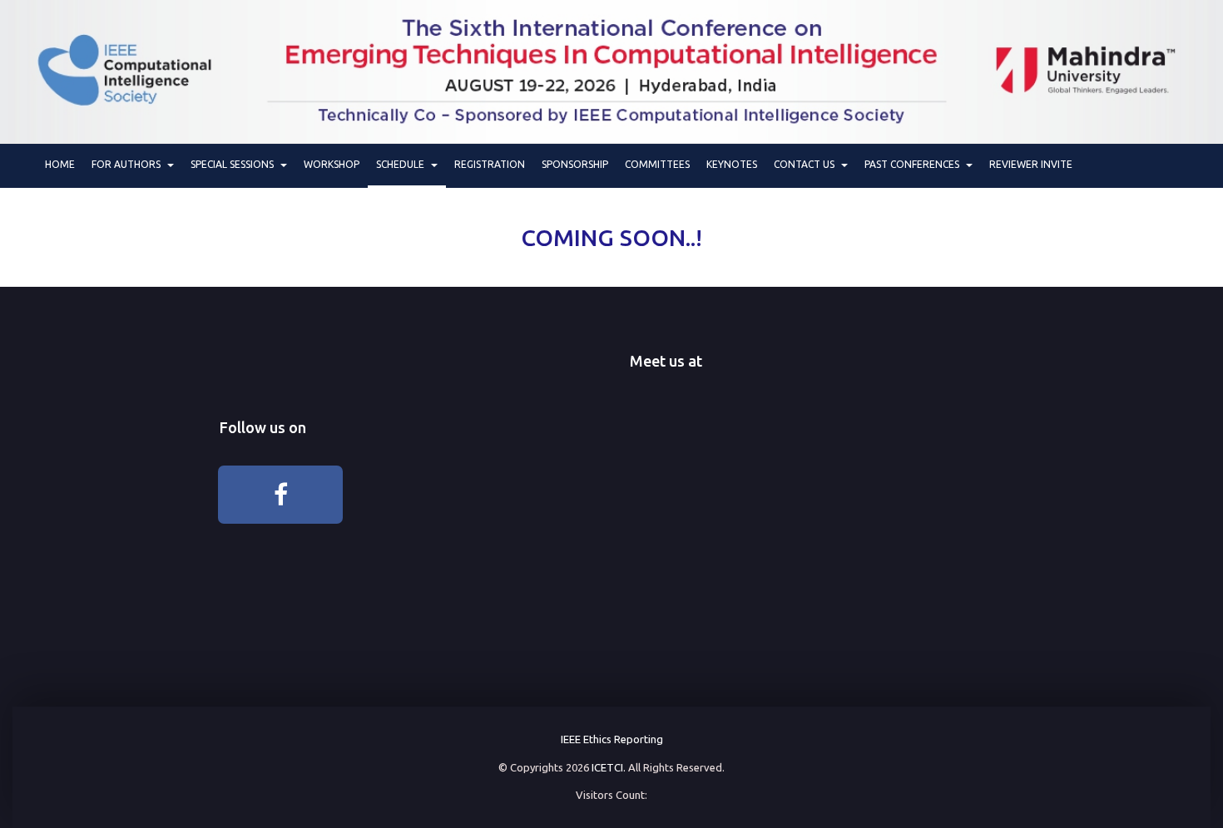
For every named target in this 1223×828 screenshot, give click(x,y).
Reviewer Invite (1030, 164)
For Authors (129, 164)
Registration (489, 164)
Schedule (402, 164)
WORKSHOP (331, 164)
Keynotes (731, 164)
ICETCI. (609, 767)
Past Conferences (914, 164)
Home (60, 164)
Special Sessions (235, 164)
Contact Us (806, 164)
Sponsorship (575, 164)
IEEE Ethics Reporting (612, 739)
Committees (657, 164)
